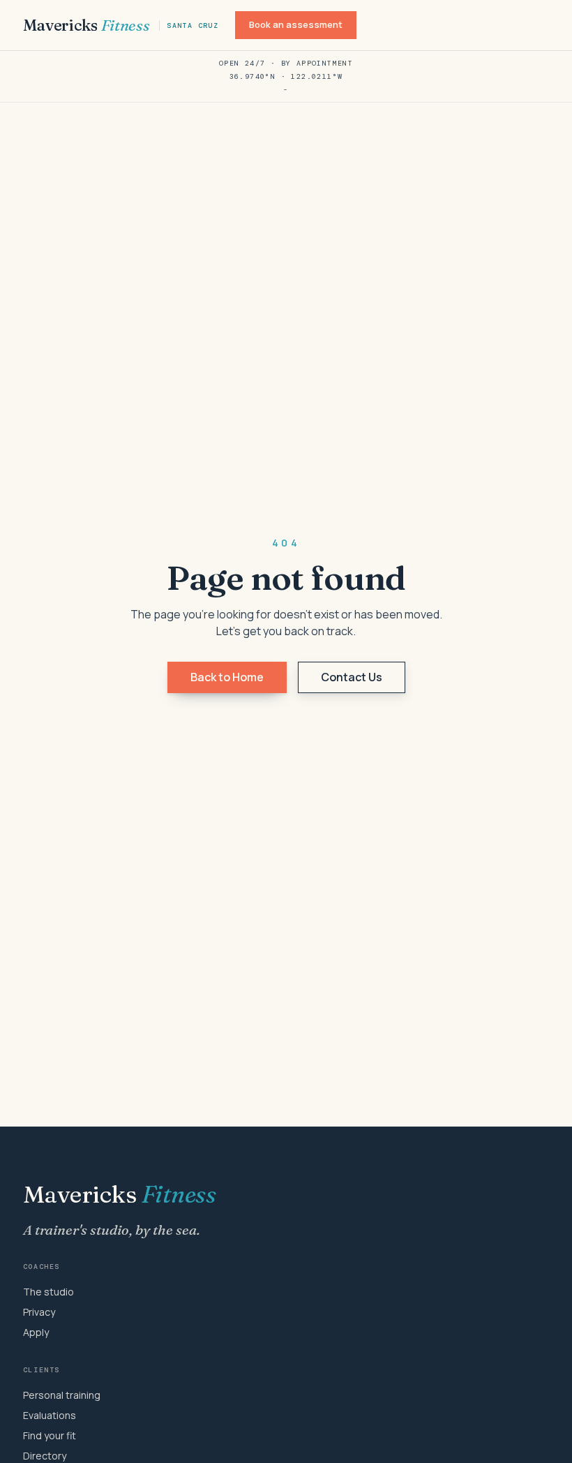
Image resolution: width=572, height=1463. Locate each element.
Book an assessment (296, 24)
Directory (44, 1455)
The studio (48, 1291)
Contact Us (351, 677)
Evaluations (49, 1415)
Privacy (39, 1312)
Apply (36, 1332)
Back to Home (227, 677)
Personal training (61, 1395)
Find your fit (49, 1435)
